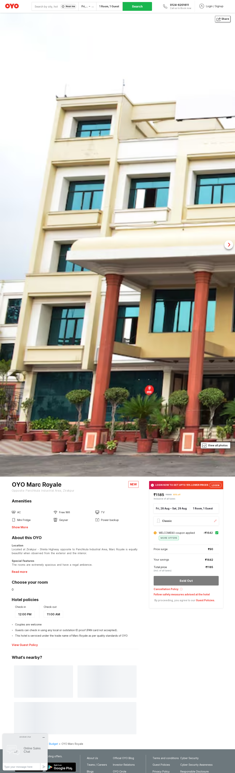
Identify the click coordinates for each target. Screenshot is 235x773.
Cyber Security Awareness (196, 764)
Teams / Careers (97, 764)
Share (225, 18)
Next (228, 244)
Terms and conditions (166, 758)
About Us (92, 758)
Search (137, 6)
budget (53, 743)
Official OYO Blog (123, 758)
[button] (186, 590)
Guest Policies (161, 764)
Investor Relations (124, 764)
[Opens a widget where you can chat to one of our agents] (25, 752)
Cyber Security (189, 758)
